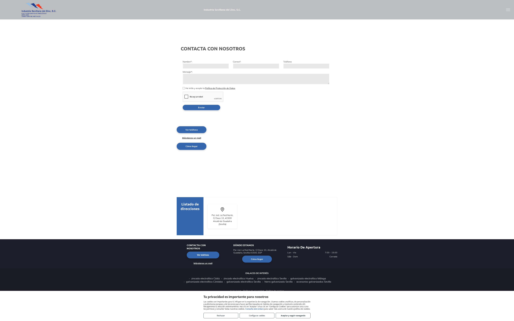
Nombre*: (187, 61)
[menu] (508, 9)
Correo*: (237, 61)
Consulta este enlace (254, 309)
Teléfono (287, 61)
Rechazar (221, 315)
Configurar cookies (257, 315)
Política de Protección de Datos (220, 88)
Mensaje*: (187, 71)
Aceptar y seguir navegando (293, 315)
